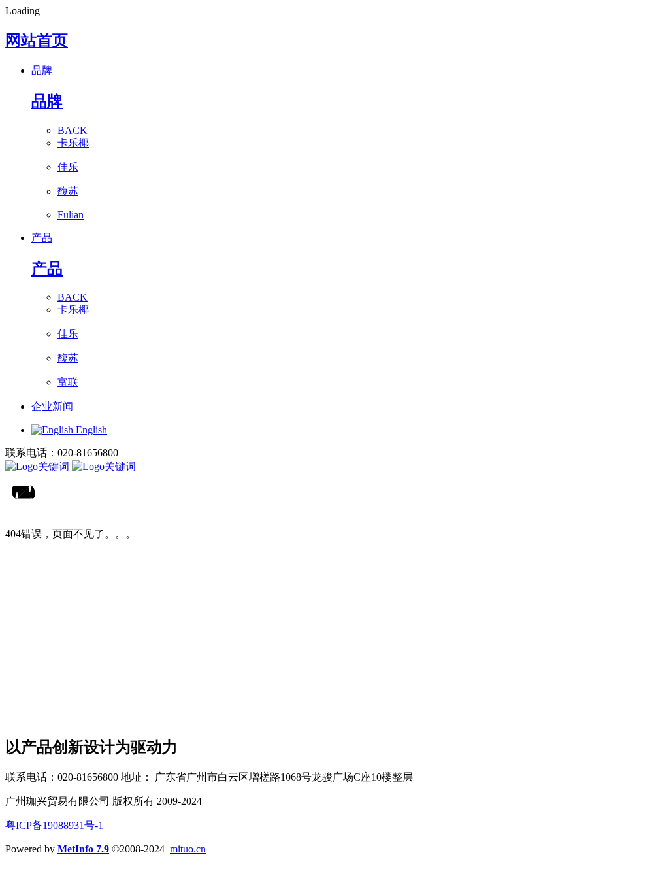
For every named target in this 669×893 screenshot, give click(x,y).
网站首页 (36, 40)
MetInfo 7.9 (83, 848)
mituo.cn (188, 848)
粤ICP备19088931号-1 (54, 825)
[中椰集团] (334, 467)
